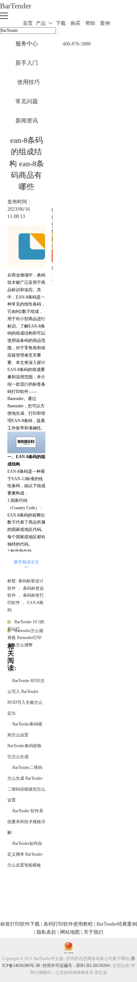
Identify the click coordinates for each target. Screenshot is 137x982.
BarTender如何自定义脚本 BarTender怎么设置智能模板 (25, 854)
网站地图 (70, 932)
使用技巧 (28, 82)
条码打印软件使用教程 (68, 924)
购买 (75, 23)
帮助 (90, 23)
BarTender (15, 6)
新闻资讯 (26, 121)
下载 (61, 23)
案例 (105, 23)
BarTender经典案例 (117, 924)
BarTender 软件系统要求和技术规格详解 (26, 821)
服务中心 (26, 44)
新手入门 (26, 63)
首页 (28, 23)
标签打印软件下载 (20, 924)
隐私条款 (46, 932)
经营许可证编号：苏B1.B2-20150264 (76, 965)
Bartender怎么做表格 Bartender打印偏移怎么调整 (25, 638)
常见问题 (26, 101)
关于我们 (93, 932)
